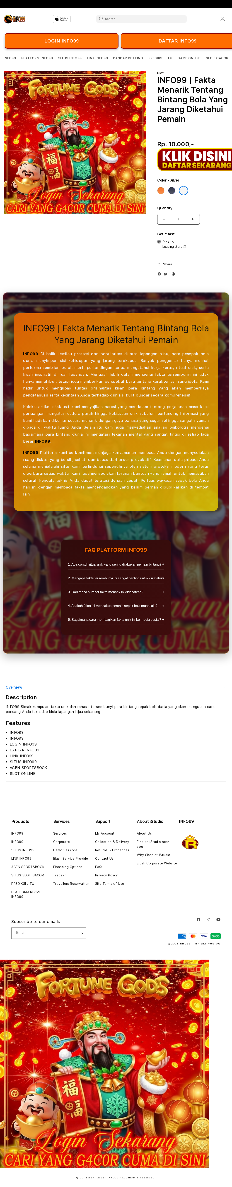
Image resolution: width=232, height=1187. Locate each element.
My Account (105, 833)
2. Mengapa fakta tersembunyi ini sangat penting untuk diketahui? (116, 578)
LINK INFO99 (21, 858)
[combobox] (141, 19)
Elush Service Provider (71, 858)
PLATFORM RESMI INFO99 (25, 894)
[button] (10, 58)
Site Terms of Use (109, 883)
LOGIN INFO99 (61, 40)
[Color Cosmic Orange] (160, 190)
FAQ (98, 867)
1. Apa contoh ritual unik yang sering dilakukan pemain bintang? (114, 564)
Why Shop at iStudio (153, 855)
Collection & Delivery (112, 842)
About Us (144, 833)
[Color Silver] (183, 190)
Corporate (61, 842)
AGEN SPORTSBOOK (28, 867)
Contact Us (104, 858)
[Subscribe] (81, 933)
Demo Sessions (65, 850)
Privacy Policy (106, 875)
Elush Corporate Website (157, 863)
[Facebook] (160, 275)
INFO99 (31, 354)
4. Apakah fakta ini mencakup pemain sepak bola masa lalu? (112, 606)
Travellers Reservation (71, 883)
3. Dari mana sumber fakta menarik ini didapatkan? (105, 592)
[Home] (19, 19)
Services (60, 833)
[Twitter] (167, 275)
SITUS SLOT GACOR (27, 875)
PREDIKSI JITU (22, 883)
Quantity (164, 208)
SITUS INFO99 (22, 850)
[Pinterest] (174, 275)
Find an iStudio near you (153, 844)
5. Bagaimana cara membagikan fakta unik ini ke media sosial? (114, 619)
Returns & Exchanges (112, 850)
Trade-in (60, 875)
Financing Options (67, 867)
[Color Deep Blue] (171, 190)
